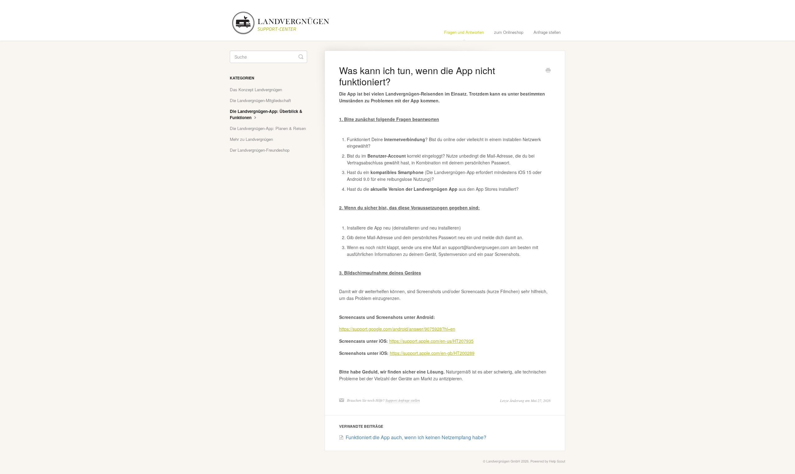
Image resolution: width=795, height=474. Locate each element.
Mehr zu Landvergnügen (251, 139)
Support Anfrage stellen (402, 400)
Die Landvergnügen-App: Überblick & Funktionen (266, 114)
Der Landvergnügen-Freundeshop (259, 150)
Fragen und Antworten (464, 32)
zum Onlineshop (508, 32)
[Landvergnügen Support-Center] (285, 20)
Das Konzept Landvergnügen (256, 89)
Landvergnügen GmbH (503, 461)
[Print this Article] (548, 70)
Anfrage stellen (547, 32)
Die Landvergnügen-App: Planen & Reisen (268, 128)
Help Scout (557, 461)
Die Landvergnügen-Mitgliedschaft (260, 100)
